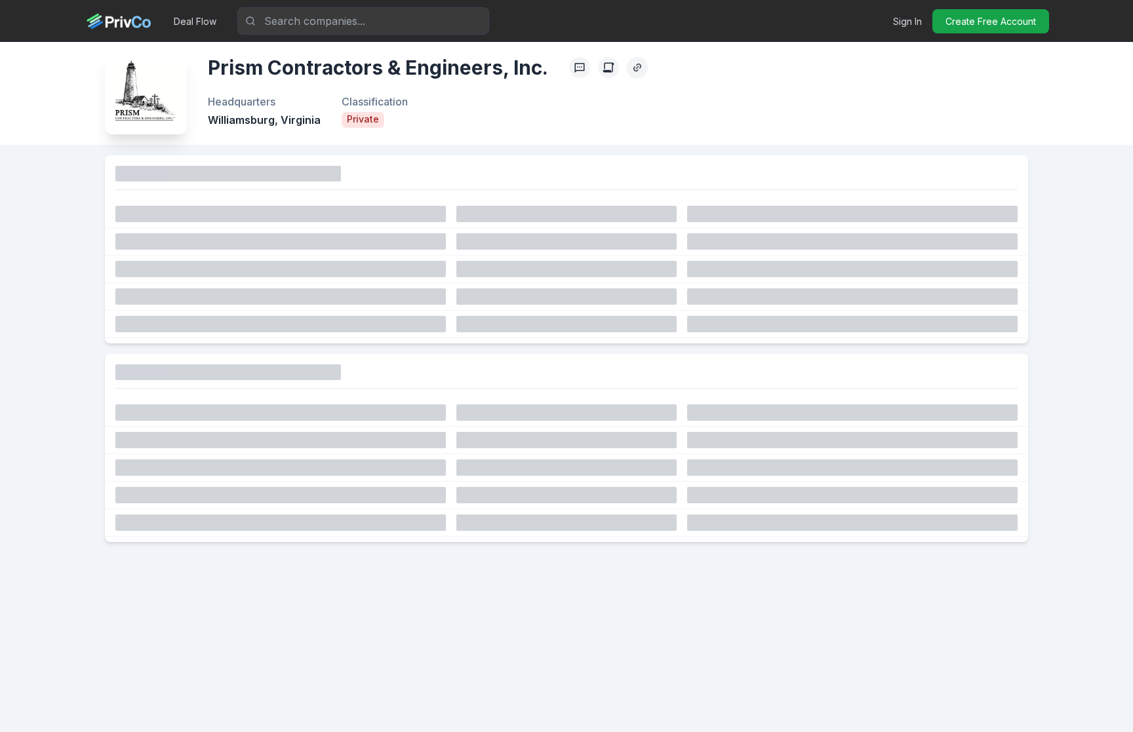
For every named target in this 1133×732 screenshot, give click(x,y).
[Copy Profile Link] (637, 67)
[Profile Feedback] (579, 67)
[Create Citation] (608, 67)
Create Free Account (990, 21)
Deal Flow (195, 21)
